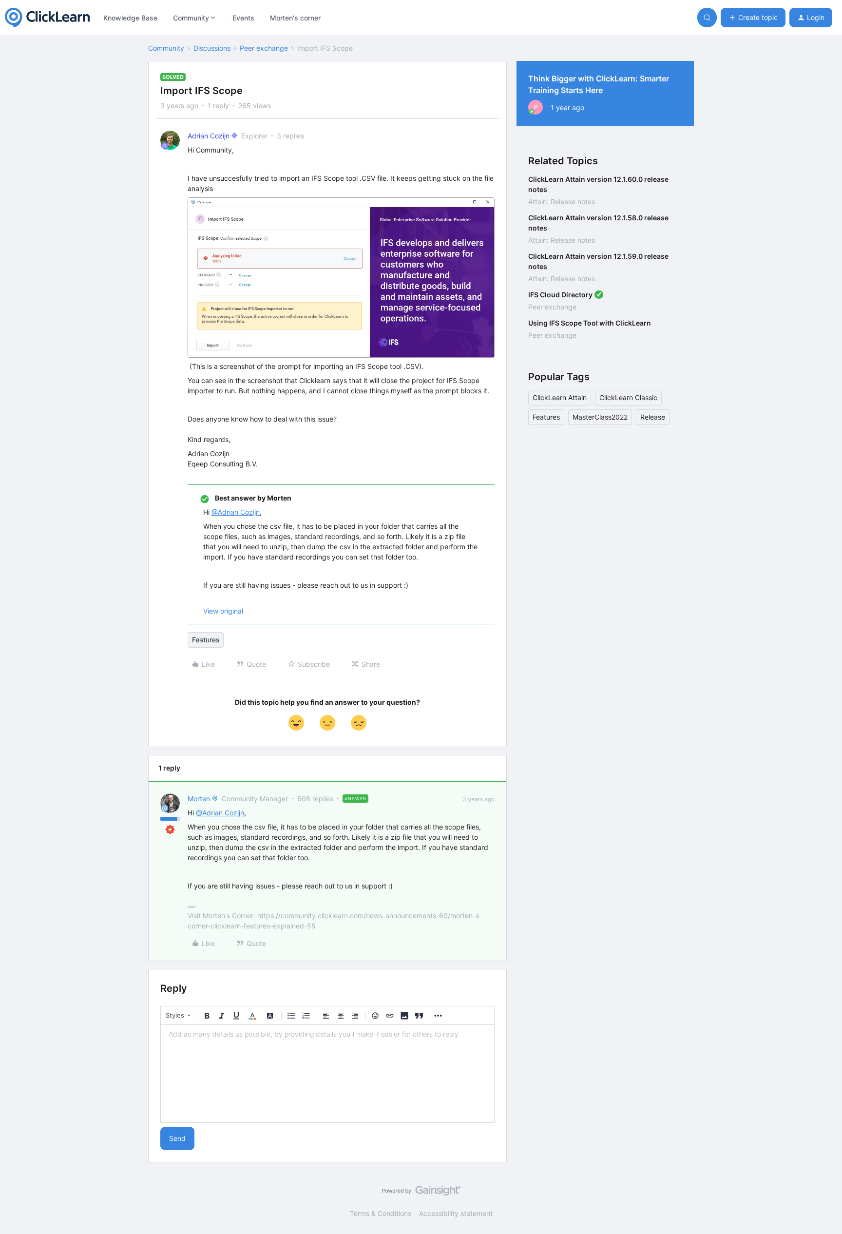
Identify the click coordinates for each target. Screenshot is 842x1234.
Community (166, 48)
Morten (199, 798)
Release (652, 417)
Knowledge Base (130, 18)
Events (243, 18)
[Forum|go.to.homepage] (47, 17)
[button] (753, 17)
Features (205, 640)
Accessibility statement (456, 1213)
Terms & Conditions (380, 1213)
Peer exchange (264, 48)
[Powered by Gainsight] (421, 1193)
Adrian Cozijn (209, 136)
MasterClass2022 (600, 417)
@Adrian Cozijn (235, 512)
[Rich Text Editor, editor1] (327, 1073)
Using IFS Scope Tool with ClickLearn (589, 323)
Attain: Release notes (561, 201)
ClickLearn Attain (560, 397)
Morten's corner (295, 18)
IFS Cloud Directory (560, 294)
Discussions (211, 48)
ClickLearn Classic (628, 397)
